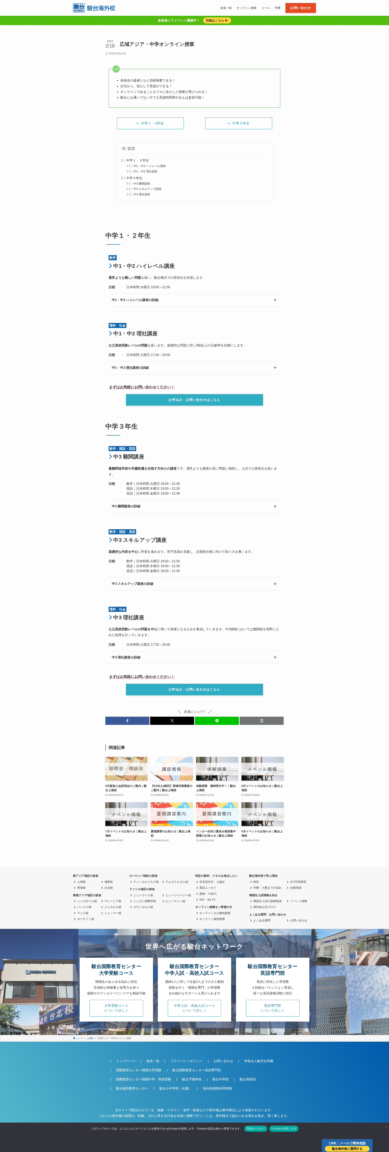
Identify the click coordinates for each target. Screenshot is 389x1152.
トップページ (126, 1061)
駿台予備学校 (192, 1079)
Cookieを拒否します (283, 1128)
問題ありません (255, 1128)
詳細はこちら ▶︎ (217, 20)
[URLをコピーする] (262, 721)
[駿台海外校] (94, 8)
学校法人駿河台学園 (258, 1061)
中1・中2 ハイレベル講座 (150, 166)
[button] (127, 721)
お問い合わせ (223, 1061)
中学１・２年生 (137, 160)
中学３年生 (134, 178)
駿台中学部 (221, 1079)
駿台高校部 (248, 1079)
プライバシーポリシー (186, 1061)
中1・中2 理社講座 (145, 171)
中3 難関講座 (142, 183)
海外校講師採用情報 (217, 1088)
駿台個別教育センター (132, 1088)
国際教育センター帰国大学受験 (138, 1070)
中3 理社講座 (142, 194)
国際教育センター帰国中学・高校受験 (143, 1079)
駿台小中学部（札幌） (175, 1088)
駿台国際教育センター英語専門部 (196, 1070)
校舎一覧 (152, 1061)
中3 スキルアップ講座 (147, 188)
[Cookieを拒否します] (386, 1127)
